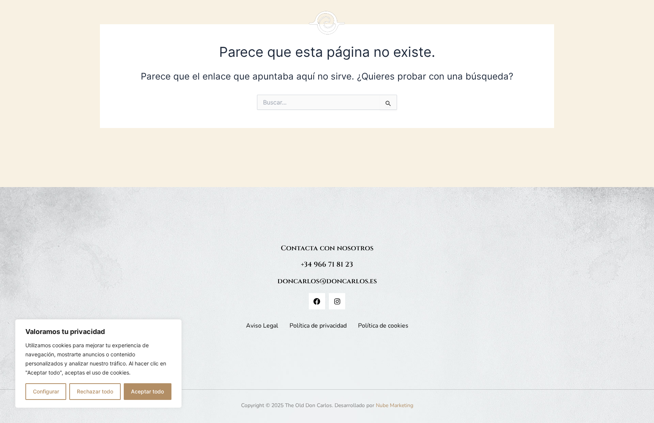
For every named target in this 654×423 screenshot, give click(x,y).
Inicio (189, 26)
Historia (243, 26)
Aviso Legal (262, 326)
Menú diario (415, 26)
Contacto (490, 26)
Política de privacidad (318, 326)
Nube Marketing (394, 405)
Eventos (457, 26)
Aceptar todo (147, 391)
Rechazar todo (95, 391)
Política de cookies (383, 326)
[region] (98, 363)
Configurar (46, 391)
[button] (419, 27)
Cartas (215, 26)
